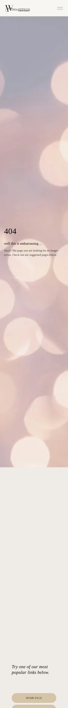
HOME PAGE (34, 698)
